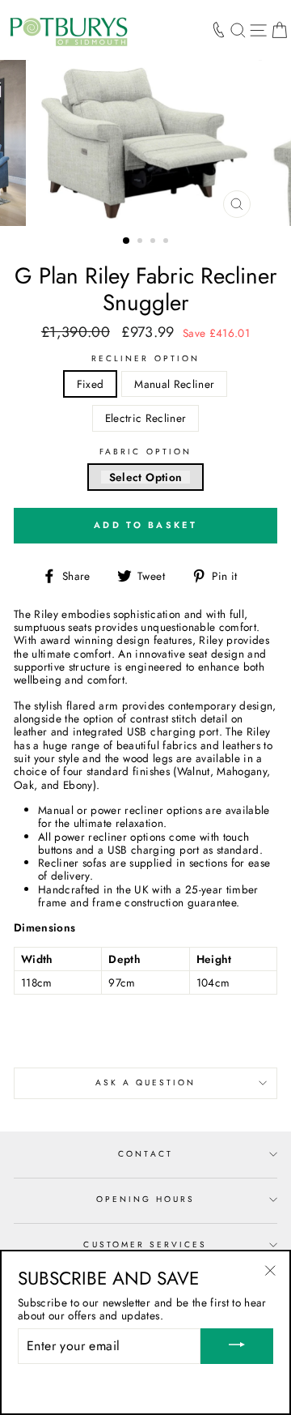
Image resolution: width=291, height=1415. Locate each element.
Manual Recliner (174, 384)
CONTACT (145, 1154)
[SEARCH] (238, 30)
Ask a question (145, 1082)
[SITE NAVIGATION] (258, 30)
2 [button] (141, 242)
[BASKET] (279, 30)
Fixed (90, 384)
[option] (145, 143)
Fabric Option (145, 452)
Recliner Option (145, 359)
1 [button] (127, 241)
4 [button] (167, 242)
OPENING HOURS (146, 1199)
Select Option (145, 477)
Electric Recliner (146, 418)
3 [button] (154, 242)
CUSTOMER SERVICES (145, 1244)
